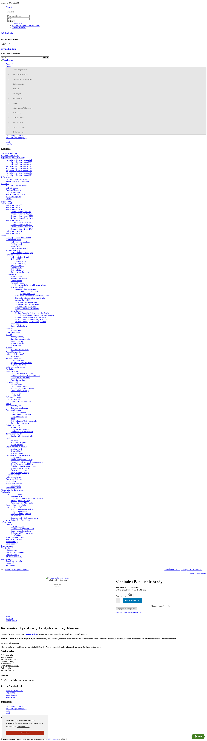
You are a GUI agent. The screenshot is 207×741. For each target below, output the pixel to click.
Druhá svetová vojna (18, 261)
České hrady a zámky (19, 470)
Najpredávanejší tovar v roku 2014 (19, 175)
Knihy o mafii (16, 324)
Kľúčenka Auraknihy (14, 557)
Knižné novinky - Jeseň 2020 (22, 216)
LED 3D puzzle (12, 188)
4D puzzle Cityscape (13, 197)
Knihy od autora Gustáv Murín (27, 309)
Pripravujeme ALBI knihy (20, 501)
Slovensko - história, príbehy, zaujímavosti (27, 462)
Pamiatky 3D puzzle (13, 190)
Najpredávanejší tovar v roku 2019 (19, 164)
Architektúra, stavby (13, 352)
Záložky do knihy (19, 127)
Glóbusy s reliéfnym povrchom (22, 533)
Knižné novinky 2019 (14, 220)
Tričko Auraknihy (18, 84)
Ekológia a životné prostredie (22, 436)
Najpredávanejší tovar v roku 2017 (19, 169)
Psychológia (10, 369)
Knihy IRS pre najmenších (21, 514)
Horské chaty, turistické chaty (22, 460)
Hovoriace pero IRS (18, 516)
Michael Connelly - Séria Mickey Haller (30, 322)
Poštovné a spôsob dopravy (16, 138)
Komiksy (9, 328)
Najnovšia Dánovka (27, 294)
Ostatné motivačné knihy (20, 248)
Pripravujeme (17, 94)
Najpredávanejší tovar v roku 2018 (19, 166)
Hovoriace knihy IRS (14, 507)
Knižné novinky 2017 (14, 233)
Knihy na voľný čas (13, 406)
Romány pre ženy (17, 337)
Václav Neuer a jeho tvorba (25, 307)
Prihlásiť (11, 21)
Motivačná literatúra (13, 240)
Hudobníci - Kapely (18, 442)
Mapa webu (10, 697)
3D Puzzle (16, 89)
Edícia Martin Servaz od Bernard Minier (30, 285)
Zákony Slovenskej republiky (22, 373)
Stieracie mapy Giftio (14, 539)
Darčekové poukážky (20, 70)
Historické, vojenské (13, 255)
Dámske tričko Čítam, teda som (17, 179)
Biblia (13, 419)
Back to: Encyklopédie (197, 574)
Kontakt (9, 144)
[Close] (55, 584)
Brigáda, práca (16, 427)
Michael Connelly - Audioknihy (18, 520)
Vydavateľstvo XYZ (136, 612)
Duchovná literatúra (13, 410)
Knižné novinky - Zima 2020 (22, 218)
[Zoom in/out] (60, 584)
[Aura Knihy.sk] (7, 60)
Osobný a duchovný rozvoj (21, 414)
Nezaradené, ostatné (13, 488)
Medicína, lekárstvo (13, 475)
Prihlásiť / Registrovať (14, 691)
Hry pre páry (10, 563)
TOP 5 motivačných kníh (20, 242)
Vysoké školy (16, 395)
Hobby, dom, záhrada (14, 483)
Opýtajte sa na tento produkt (126, 609)
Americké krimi (16, 311)
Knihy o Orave (16, 458)
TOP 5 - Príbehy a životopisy (22, 253)
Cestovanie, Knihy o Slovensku (18, 455)
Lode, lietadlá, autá (13, 192)
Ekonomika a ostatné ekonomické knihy (26, 376)
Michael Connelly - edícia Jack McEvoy (30, 317)
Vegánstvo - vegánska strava (21, 363)
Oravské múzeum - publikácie (22, 464)
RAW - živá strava (18, 360)
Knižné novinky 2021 (14, 207)
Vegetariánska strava (18, 365)
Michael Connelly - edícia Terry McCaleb (31, 319)
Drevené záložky (12, 555)
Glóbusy (9, 524)
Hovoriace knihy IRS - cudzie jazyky (25, 518)
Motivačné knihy (17, 246)
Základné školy (16, 384)
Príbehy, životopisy (13, 250)
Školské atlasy (11, 544)
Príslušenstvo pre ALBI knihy (22, 503)
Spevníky (14, 440)
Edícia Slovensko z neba (15, 537)
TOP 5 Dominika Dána (29, 291)
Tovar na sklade (18, 122)
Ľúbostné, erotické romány (21, 339)
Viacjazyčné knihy (13, 332)
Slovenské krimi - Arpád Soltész (27, 304)
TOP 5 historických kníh (20, 257)
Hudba (8, 438)
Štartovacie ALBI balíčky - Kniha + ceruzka (27, 499)
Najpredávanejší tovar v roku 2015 (19, 173)
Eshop (8, 66)
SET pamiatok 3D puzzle (15, 194)
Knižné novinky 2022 (14, 205)
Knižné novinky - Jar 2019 (21, 222)
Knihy (15, 103)
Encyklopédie (11, 481)
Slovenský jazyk (17, 453)
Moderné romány (17, 341)
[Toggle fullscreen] (57, 584)
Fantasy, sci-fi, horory (14, 479)
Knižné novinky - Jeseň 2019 (22, 227)
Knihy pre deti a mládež (15, 354)
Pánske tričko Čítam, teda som (17, 181)
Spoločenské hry (18, 132)
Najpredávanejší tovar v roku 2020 (19, 162)
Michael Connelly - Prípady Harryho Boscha (32, 313)
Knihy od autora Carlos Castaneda (24, 421)
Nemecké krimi (16, 281)
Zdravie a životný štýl (14, 434)
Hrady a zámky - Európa (20, 473)
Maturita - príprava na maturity (22, 389)
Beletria (9, 348)
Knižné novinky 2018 (14, 231)
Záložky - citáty (12, 550)
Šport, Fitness (16, 486)
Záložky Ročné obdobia (15, 552)
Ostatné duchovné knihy (20, 423)
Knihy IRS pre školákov (20, 511)
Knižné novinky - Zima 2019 (22, 229)
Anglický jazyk (16, 449)
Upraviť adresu (11, 695)
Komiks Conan (16, 330)
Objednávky (10, 693)
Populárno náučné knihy (20, 350)
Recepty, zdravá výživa (14, 358)
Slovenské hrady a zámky (20, 468)
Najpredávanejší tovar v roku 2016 (19, 171)
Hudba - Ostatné (17, 445)
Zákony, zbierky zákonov (20, 378)
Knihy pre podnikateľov (20, 429)
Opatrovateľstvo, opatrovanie (22, 432)
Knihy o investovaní (13, 477)
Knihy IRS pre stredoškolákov (22, 509)
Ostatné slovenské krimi (24, 300)
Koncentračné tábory (18, 263)
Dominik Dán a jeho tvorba (25, 289)
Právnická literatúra (18, 380)
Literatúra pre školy (13, 382)
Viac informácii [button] (23, 727)
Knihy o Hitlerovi (17, 270)
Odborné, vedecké (13, 399)
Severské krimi (16, 276)
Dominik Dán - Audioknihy (16, 505)
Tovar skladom (8, 49)
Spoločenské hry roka (14, 561)
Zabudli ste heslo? (19, 28)
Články (8, 142)
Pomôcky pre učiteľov (19, 386)
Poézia (8, 404)
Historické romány (18, 343)
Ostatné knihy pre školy (20, 391)
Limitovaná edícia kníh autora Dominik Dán (32, 296)
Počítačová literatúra (13, 397)
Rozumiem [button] (25, 733)
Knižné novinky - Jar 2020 (21, 212)
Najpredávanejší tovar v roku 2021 (19, 160)
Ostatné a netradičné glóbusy (21, 531)
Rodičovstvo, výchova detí (21, 401)
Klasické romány (17, 345)
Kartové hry (10, 565)
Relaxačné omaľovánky (20, 408)
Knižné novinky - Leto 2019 (21, 225)
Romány (9, 335)
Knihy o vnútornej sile (19, 417)
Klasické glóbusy (17, 527)
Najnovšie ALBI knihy (19, 496)
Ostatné (9, 199)
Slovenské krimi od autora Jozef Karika (30, 298)
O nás (8, 140)
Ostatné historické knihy (20, 272)
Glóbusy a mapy (18, 118)
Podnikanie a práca (13, 425)
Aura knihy (10, 64)
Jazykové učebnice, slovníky (16, 447)
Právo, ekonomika (13, 371)
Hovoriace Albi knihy (14, 494)
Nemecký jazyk (16, 451)
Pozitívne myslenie (18, 244)
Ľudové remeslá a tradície (15, 367)
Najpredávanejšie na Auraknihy (23, 79)
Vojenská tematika (17, 266)
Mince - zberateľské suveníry (22, 108)
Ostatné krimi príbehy (19, 326)
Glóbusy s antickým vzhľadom (22, 529)
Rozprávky (15, 356)
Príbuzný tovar (11, 621)
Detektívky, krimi (12, 274)
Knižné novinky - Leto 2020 (21, 214)
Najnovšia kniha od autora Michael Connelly (37, 315)
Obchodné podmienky (14, 135)
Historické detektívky (19, 279)
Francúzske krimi (17, 283)
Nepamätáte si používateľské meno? (26, 26)
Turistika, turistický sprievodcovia (23, 466)
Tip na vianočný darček (20, 74)
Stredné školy (16, 393)
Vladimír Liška (121, 612)
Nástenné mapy (11, 542)
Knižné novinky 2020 (14, 209)
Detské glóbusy (16, 535)
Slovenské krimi (17, 287)
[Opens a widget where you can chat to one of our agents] (198, 737)
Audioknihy (17, 113)
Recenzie (9, 619)
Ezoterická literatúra (18, 412)
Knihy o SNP (16, 259)
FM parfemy (53, 739)
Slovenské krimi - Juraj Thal (26, 302)
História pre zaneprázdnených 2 (17, 570)
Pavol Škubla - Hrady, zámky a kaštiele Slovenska (183, 570)
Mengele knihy (16, 268)
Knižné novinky (18, 98)
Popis (8, 616)
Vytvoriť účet (17, 23)
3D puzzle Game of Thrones (16, 186)
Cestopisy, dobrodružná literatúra (18, 238)
